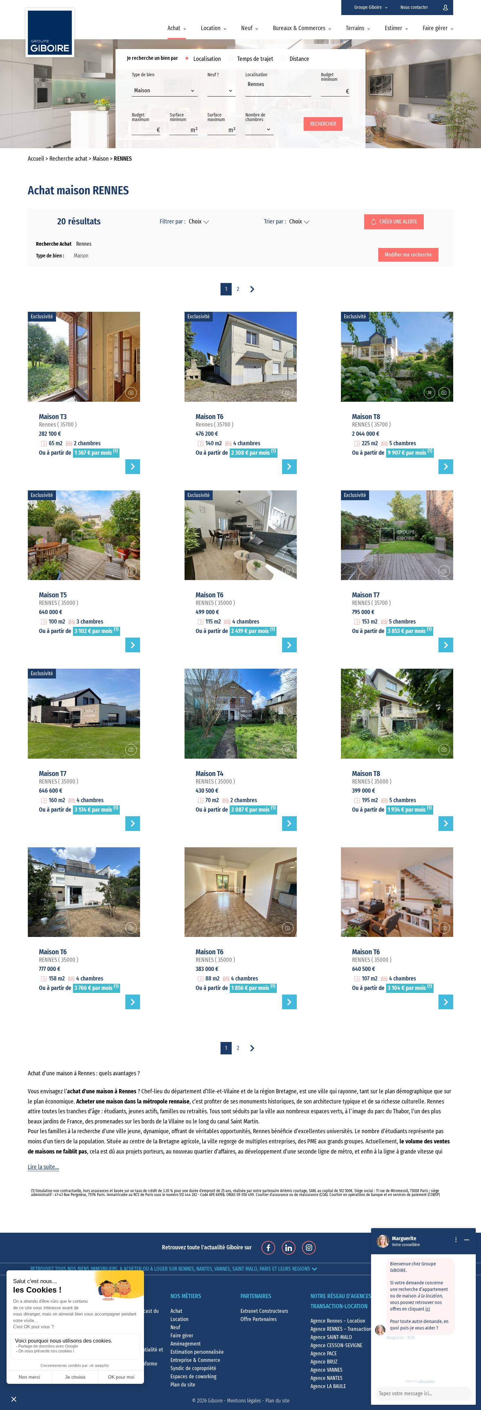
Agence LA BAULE (328, 1386)
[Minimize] (466, 1240)
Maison (101, 159)
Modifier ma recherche (408, 254)
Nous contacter (414, 7)
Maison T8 (366, 416)
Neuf (246, 28)
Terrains (355, 28)
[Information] (456, 1240)
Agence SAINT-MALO (331, 1337)
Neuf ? (213, 75)
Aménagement (185, 1344)
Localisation (207, 59)
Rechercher (323, 124)
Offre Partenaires (258, 1319)
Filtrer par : (173, 222)
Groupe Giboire (368, 7)
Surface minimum (178, 117)
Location (211, 28)
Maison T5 (53, 595)
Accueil (36, 159)
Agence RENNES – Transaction (341, 1329)
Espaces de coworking (193, 1376)
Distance (299, 59)
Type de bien (143, 83)
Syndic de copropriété (193, 1368)
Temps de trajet (255, 59)
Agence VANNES (327, 1370)
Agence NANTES (327, 1378)
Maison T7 (366, 595)
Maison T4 (209, 773)
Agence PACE (324, 1353)
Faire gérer (435, 28)
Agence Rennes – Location (338, 1321)
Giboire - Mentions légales (234, 1400)
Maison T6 (209, 416)
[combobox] (165, 91)
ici (427, 1309)
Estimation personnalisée (197, 1352)
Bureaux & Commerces (299, 28)
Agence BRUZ (324, 1362)
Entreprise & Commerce (195, 1360)
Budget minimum (329, 77)
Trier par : (275, 222)
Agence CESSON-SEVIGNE (336, 1345)
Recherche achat (68, 159)
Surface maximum (216, 117)
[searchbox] (249, 92)
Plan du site (182, 1384)
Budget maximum (140, 117)
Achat (174, 28)
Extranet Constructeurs (264, 1311)
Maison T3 (53, 416)
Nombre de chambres (255, 117)
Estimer (393, 28)
